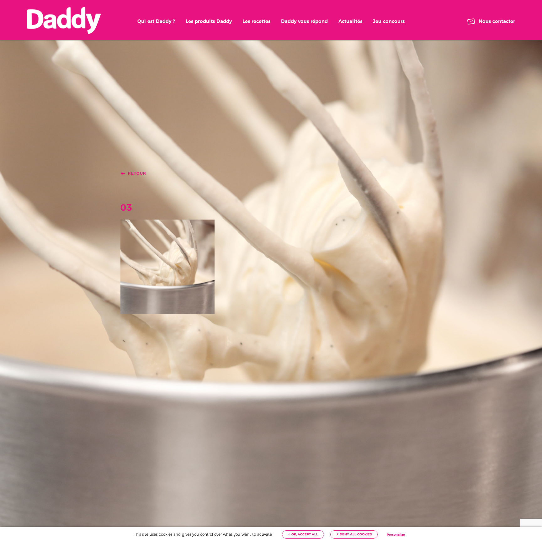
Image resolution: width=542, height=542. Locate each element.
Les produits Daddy (209, 21)
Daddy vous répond (304, 21)
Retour (137, 173)
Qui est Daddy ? (156, 21)
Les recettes (256, 21)
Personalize (396, 535)
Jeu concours (389, 21)
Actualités (350, 21)
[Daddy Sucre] (64, 20)
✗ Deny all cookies (354, 534)
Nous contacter (497, 21)
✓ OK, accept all (303, 534)
